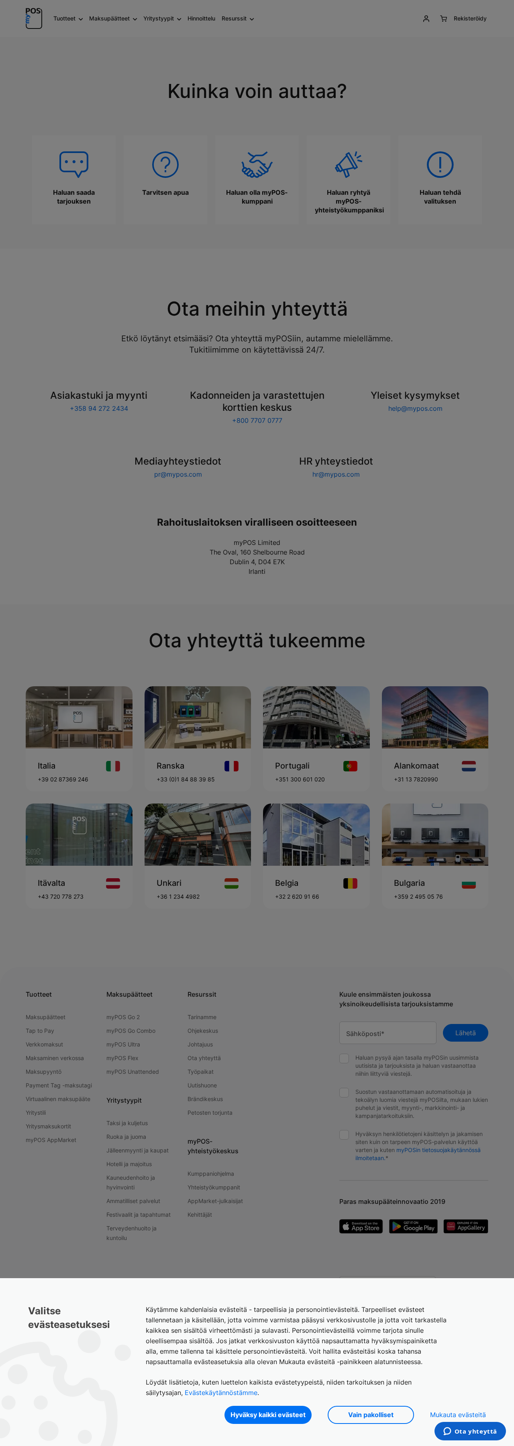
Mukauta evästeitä (458, 1415)
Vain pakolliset (371, 1415)
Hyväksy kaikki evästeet (268, 1415)
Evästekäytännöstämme (221, 1393)
